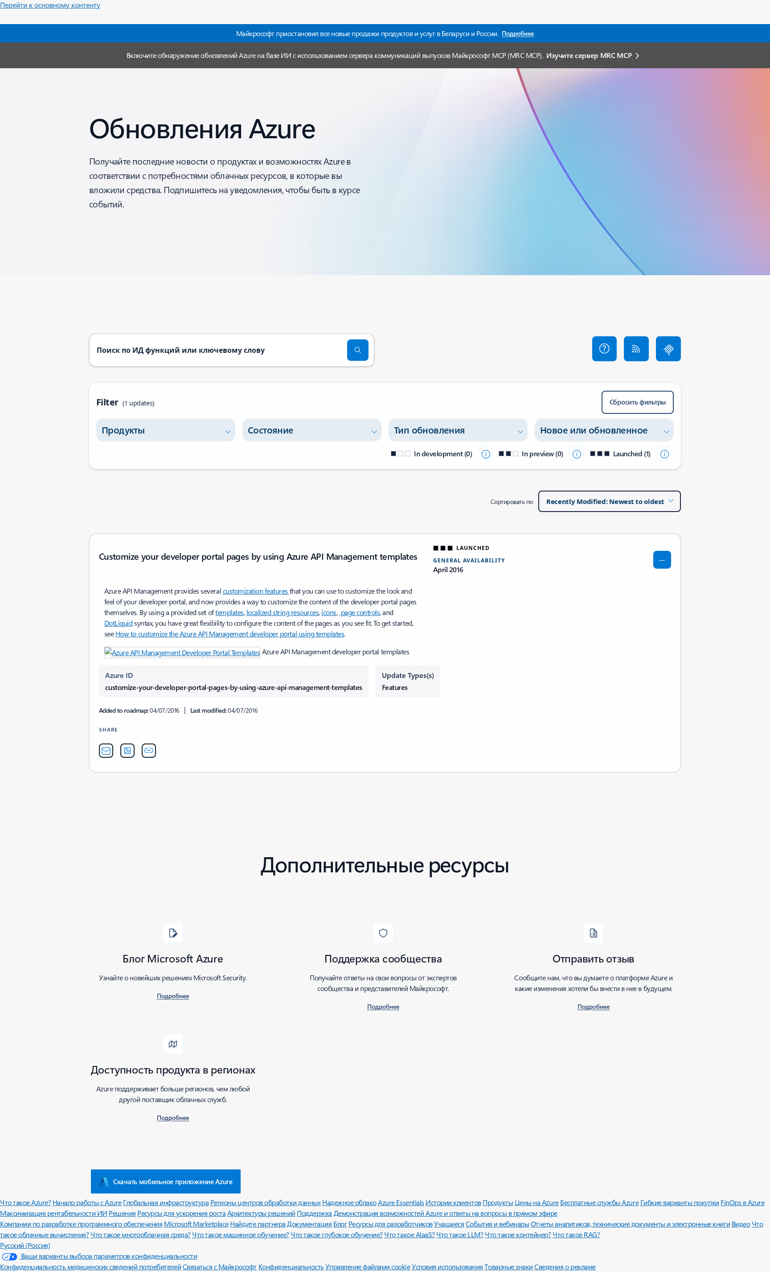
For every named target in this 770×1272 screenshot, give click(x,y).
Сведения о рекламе (564, 1266)
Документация (309, 1223)
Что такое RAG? (576, 1234)
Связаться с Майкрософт (220, 1266)
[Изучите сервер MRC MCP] (668, 348)
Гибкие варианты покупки (679, 1202)
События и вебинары (497, 1223)
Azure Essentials (401, 1202)
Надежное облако (349, 1202)
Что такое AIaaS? (409, 1234)
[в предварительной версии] (576, 453)
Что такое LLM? (459, 1234)
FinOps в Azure (742, 1202)
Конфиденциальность (291, 1266)
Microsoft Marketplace (196, 1223)
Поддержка (314, 1213)
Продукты (498, 1202)
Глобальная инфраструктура (166, 1202)
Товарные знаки (508, 1266)
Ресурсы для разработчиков (390, 1223)
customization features (256, 590)
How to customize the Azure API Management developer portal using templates (229, 633)
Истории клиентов (453, 1202)
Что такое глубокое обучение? (337, 1234)
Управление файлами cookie (367, 1266)
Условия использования (447, 1266)
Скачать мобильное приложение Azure (173, 1181)
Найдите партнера (257, 1223)
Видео (741, 1223)
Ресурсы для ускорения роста (181, 1213)
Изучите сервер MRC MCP (588, 55)
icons (328, 612)
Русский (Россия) (25, 1245)
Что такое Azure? (25, 1202)
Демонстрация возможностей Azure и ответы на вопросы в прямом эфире (445, 1213)
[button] (604, 348)
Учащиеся (449, 1223)
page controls (359, 612)
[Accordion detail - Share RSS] (127, 750)
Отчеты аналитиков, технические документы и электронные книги (630, 1223)
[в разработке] (485, 453)
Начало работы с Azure (87, 1202)
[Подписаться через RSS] (636, 348)
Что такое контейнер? (518, 1234)
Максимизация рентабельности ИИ (53, 1213)
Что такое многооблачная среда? (140, 1234)
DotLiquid (118, 623)
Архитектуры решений (261, 1213)
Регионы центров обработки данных (265, 1202)
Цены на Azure (537, 1202)
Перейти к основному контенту (50, 4)
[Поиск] (358, 350)
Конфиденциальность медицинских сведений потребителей (90, 1266)
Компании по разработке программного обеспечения (81, 1223)
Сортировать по (512, 501)
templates (229, 612)
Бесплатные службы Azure (599, 1202)
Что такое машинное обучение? (240, 1234)
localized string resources (282, 612)
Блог (340, 1223)
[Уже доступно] (664, 453)
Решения (122, 1213)
